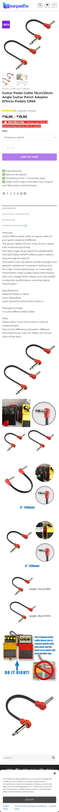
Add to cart (29, 157)
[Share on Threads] (14, 193)
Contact (52, 806)
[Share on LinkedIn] (25, 193)
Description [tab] (9, 208)
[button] (54, 773)
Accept (29, 799)
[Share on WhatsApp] (4, 193)
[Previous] (6, 43)
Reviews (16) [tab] (8, 220)
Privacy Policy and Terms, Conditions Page (31, 807)
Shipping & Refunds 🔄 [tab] (14, 226)
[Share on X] (11, 193)
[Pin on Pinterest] (21, 193)
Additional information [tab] (16, 214)
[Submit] (53, 757)
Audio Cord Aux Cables (16, 89)
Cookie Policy (6, 807)
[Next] (52, 43)
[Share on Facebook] (7, 193)
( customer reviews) (25, 110)
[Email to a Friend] (18, 193)
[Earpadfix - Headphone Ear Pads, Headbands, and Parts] (16, 5)
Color (4, 131)
